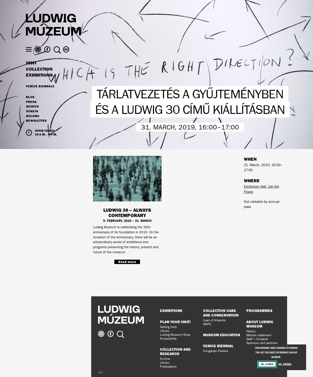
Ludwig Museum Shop (175, 335)
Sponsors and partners (262, 343)
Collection (39, 69)
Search (32, 106)
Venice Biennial (218, 346)
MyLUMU (32, 116)
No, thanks (284, 364)
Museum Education (221, 335)
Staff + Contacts (257, 339)
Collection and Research (175, 351)
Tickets (32, 111)
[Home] (53, 25)
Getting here (168, 327)
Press (31, 102)
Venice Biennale (40, 86)
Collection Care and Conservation (221, 312)
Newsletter (36, 120)
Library (164, 331)
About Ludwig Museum (259, 323)
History (251, 331)
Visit (31, 63)
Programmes (259, 310)
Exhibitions (39, 75)
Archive (165, 359)
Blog (30, 97)
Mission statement (258, 335)
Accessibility (168, 339)
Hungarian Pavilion (215, 351)
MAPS (207, 324)
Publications (168, 367)
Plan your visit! (175, 321)
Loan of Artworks (214, 320)
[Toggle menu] (29, 49)
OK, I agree (267, 364)
